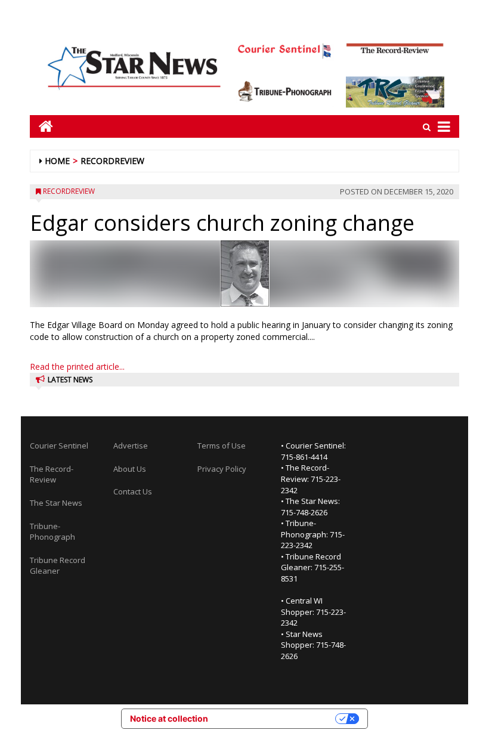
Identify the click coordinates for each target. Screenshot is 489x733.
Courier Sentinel (59, 445)
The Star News (56, 502)
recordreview (112, 160)
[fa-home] (41, 126)
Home (57, 160)
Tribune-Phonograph (52, 532)
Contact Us (132, 491)
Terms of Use (221, 445)
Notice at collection (169, 718)
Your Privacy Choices (276, 718)
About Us (129, 468)
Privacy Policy (221, 468)
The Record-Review (51, 474)
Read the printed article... (77, 366)
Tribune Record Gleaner (57, 566)
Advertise (130, 445)
